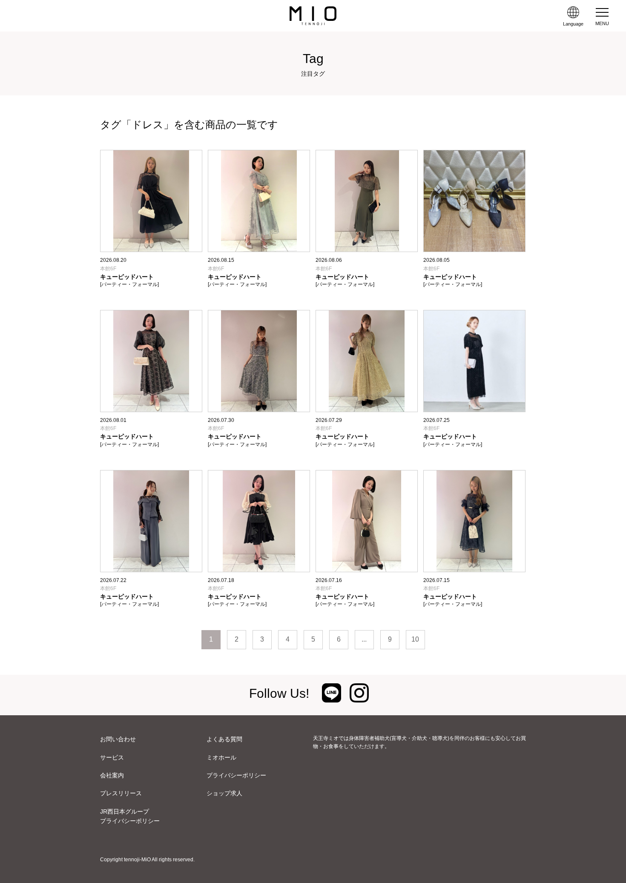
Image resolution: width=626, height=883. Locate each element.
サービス (112, 757)
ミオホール (221, 757)
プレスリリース (121, 793)
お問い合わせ (118, 739)
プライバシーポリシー (236, 775)
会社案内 (112, 775)
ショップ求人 (224, 793)
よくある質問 (224, 739)
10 (415, 639)
